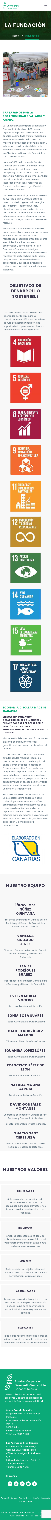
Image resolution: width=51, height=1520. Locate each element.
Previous (5, 74)
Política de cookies (33, 1516)
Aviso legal (5, 1512)
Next (45, 74)
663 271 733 (23, 1434)
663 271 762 (23, 1467)
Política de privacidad (21, 1512)
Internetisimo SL (25, 1501)
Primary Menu (45, 6)
